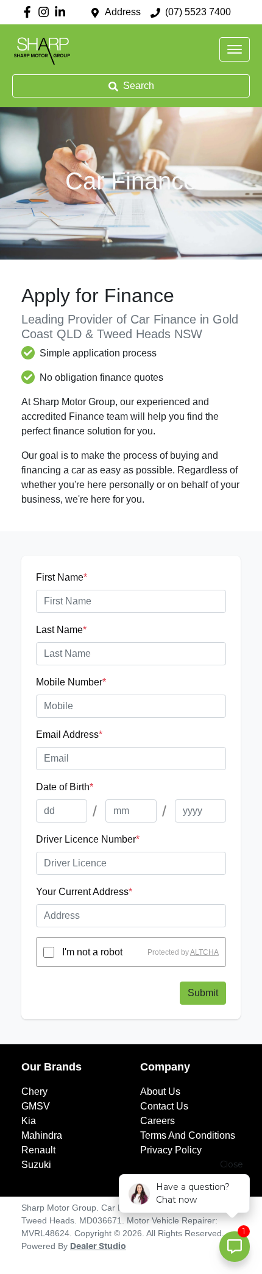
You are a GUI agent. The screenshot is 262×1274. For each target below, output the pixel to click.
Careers (157, 1121)
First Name (61, 577)
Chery (34, 1091)
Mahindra (41, 1135)
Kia (28, 1121)
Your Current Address (84, 891)
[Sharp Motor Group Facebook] (29, 12)
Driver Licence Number (88, 839)
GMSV (35, 1106)
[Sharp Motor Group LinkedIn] (62, 12)
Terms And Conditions (187, 1135)
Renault (38, 1150)
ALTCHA (204, 952)
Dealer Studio (98, 1246)
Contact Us (164, 1106)
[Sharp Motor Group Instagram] (46, 12)
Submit (203, 993)
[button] (234, 49)
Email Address (69, 734)
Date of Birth (64, 787)
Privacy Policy (171, 1150)
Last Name (61, 630)
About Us (160, 1091)
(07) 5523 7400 (198, 12)
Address (123, 12)
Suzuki (36, 1164)
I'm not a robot (92, 952)
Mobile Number (71, 682)
